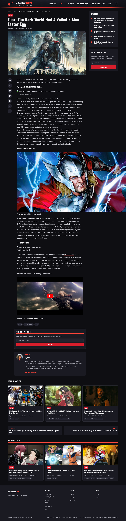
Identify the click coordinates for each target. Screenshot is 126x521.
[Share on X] (10, 85)
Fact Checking (73, 517)
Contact (72, 497)
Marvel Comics (35, 218)
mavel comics (39, 318)
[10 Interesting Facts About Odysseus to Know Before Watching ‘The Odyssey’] (100, 396)
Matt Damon (99, 418)
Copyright (95, 517)
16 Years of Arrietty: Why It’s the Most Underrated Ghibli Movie (63, 412)
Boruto (49, 478)
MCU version (69, 255)
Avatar (11, 418)
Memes (109, 4)
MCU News (48, 502)
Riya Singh (11, 28)
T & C (80, 517)
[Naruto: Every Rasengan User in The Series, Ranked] (63, 455)
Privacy (98, 494)
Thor (36, 324)
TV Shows (71, 4)
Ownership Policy (113, 517)
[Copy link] (10, 106)
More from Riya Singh (31, 372)
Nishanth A (87, 416)
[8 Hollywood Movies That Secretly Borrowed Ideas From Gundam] (25, 396)
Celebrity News (49, 496)
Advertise (73, 501)
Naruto (54, 478)
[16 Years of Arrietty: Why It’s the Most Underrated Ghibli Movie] (63, 396)
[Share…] (10, 111)
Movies (62, 4)
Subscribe (50, 345)
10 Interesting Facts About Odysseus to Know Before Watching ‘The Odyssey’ (99, 412)
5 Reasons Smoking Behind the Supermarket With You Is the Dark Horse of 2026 (24, 471)
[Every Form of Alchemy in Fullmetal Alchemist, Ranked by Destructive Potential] (100, 455)
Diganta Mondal (51, 416)
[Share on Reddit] (10, 96)
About (72, 494)
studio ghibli (50, 418)
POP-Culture (96, 4)
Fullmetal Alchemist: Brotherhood (105, 478)
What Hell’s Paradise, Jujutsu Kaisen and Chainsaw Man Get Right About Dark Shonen (104, 20)
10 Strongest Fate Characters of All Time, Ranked (104, 26)
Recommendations (82, 4)
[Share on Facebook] (10, 91)
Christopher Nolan (89, 418)
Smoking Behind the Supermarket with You (20, 478)
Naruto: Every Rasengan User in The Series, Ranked (61, 471)
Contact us (50, 517)
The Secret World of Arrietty (62, 418)
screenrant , (29, 318)
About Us (57, 517)
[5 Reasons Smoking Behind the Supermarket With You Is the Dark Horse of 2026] (25, 455)
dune (16, 418)
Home (9, 11)
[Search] (116, 4)
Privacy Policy (103, 517)
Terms (97, 497)
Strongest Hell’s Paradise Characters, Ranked (104, 32)
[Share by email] (10, 101)
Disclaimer (65, 517)
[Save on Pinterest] (10, 80)
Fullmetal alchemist (89, 478)
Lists (103, 4)
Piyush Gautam (13, 416)
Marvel (20, 324)
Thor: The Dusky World (26, 99)
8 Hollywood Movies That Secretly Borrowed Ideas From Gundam (25, 412)
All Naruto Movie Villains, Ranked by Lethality (104, 37)
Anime (48, 408)
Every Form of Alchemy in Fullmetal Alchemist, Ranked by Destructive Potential (99, 471)
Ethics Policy (87, 517)
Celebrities (52, 4)
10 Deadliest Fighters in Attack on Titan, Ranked (103, 43)
